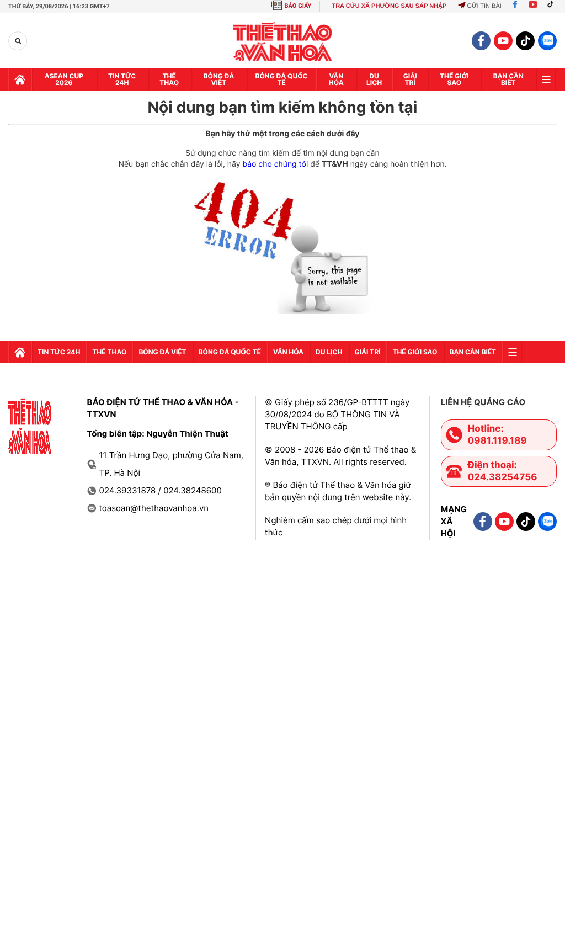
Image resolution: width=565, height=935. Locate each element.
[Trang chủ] (19, 79)
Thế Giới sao (454, 79)
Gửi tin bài (484, 6)
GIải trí (410, 79)
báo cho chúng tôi (275, 164)
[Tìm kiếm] (18, 41)
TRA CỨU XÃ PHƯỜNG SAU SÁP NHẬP (389, 6)
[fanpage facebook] (481, 40)
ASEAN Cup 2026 (64, 79)
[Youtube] (533, 6)
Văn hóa (336, 79)
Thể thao (169, 79)
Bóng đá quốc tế (281, 79)
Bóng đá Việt (219, 79)
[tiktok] (525, 40)
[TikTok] (553, 6)
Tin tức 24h (122, 79)
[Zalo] (547, 40)
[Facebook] (515, 6)
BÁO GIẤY (298, 5)
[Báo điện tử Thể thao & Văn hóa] (282, 41)
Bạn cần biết (508, 79)
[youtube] (503, 40)
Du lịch (374, 79)
